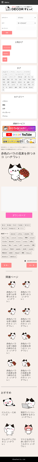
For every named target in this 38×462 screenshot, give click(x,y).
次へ (30, 265)
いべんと (25, 241)
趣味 (16, 87)
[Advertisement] (19, 199)
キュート (19, 72)
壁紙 (8, 79)
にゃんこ (20, 237)
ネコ (3, 237)
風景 (20, 87)
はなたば (13, 234)
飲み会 (31, 87)
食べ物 (25, 87)
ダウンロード (19, 215)
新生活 (20, 82)
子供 (25, 79)
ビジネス (5, 77)
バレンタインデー (19, 74)
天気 (16, 79)
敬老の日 (13, 82)
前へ (7, 265)
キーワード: (5, 28)
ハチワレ (20, 234)
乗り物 (20, 77)
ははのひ (18, 249)
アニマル (4, 241)
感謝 (23, 252)
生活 (25, 84)
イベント (18, 241)
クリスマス (27, 72)
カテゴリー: (5, 17)
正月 (32, 82)
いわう (15, 245)
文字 (3, 108)
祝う (10, 245)
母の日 (4, 84)
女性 (20, 79)
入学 (20, 245)
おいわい (4, 245)
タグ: (3, 23)
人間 (25, 77)
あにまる (11, 241)
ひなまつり (5, 72)
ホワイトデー (12, 77)
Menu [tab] (7, 2)
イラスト (5, 101)
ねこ (8, 237)
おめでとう (13, 256)
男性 (29, 84)
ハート (11, 74)
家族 (33, 79)
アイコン (13, 72)
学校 (29, 79)
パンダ (28, 74)
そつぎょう (5, 249)
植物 (28, 82)
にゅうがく (27, 245)
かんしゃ (28, 252)
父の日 (13, 84)
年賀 (4, 82)
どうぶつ (32, 237)
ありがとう (5, 256)
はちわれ (26, 234)
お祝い (31, 241)
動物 (4, 79)
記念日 (11, 252)
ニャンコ (13, 237)
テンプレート (6, 112)
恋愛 (8, 82)
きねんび (17, 252)
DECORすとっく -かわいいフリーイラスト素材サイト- (15, 147)
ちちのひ (31, 249)
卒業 (33, 245)
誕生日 (11, 87)
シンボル (5, 74)
